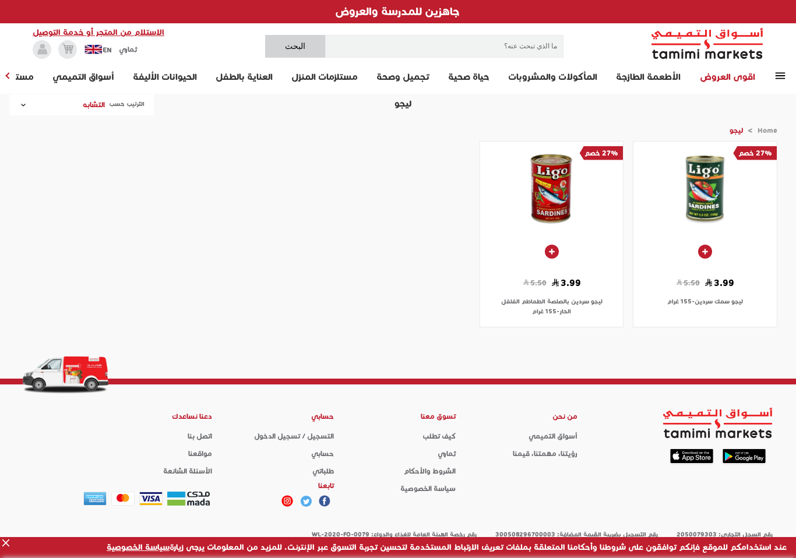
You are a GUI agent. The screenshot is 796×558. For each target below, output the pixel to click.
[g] (324, 501)
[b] (306, 501)
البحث (295, 46)
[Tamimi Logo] (707, 43)
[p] (287, 501)
